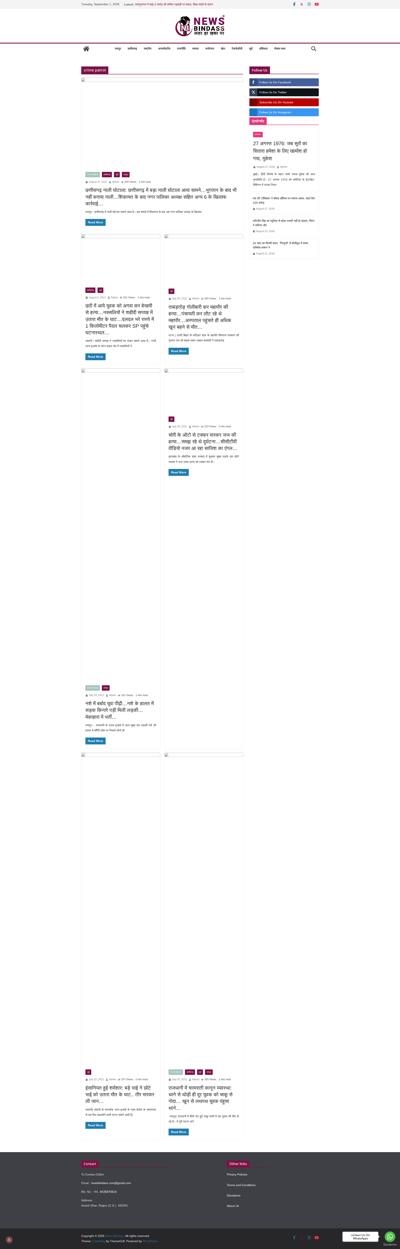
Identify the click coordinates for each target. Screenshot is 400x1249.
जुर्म (250, 48)
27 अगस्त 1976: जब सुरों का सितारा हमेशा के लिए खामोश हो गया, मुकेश (280, 151)
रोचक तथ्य (279, 48)
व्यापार (195, 48)
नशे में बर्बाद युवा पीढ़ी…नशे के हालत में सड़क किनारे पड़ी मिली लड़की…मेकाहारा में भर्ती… (119, 710)
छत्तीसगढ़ (132, 48)
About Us (233, 1206)
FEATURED (92, 174)
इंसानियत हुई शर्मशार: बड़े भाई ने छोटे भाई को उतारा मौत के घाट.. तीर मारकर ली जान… (119, 1094)
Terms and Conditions (241, 1185)
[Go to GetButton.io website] (390, 1244)
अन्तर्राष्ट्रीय (164, 48)
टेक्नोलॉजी (237, 48)
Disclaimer (234, 1195)
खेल (223, 48)
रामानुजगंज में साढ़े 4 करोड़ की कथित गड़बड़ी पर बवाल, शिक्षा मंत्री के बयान (174, 4)
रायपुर (118, 48)
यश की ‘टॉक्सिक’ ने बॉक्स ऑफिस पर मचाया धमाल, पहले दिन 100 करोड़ (284, 200)
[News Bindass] (86, 49)
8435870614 (108, 1191)
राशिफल (263, 48)
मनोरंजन (209, 48)
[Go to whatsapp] (390, 1236)
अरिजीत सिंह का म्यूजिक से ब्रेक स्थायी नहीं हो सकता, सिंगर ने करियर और (283, 223)
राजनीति (181, 48)
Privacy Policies (237, 1174)
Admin (115, 181)
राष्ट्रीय (147, 48)
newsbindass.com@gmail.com (111, 1183)
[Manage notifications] (9, 1239)
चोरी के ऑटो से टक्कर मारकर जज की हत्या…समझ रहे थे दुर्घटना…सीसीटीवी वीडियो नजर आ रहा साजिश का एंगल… (203, 441)
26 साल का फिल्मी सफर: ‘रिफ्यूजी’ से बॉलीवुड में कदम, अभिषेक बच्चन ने (281, 245)
